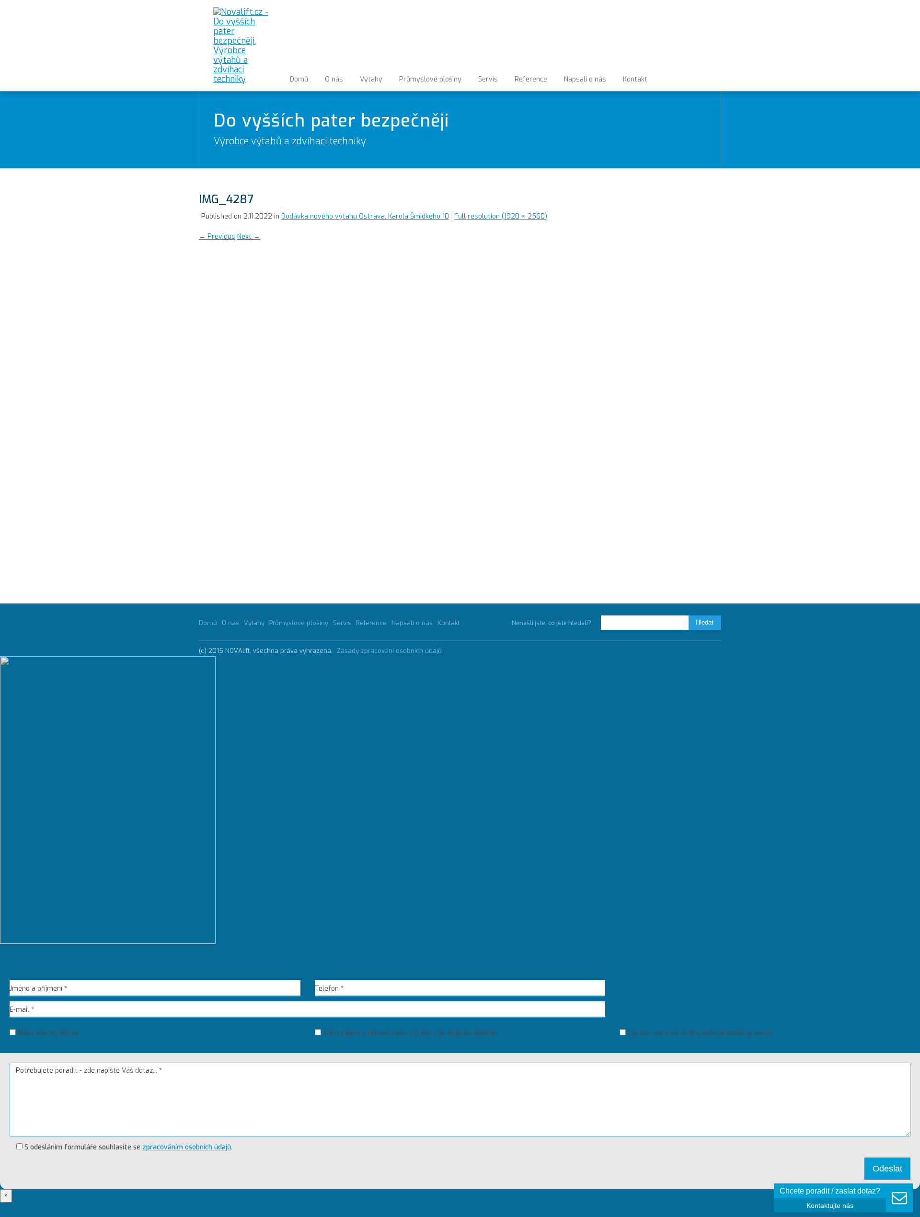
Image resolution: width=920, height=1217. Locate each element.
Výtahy (371, 79)
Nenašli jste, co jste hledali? (551, 623)
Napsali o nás (585, 79)
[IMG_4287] (329, 415)
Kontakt (635, 79)
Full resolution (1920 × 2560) (500, 216)
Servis (488, 79)
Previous (217, 236)
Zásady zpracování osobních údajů (389, 651)
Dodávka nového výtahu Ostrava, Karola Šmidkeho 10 (365, 216)
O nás (334, 79)
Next (248, 236)
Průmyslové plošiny (430, 79)
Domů (299, 79)
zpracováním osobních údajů (186, 1147)
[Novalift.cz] (241, 45)
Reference (531, 79)
